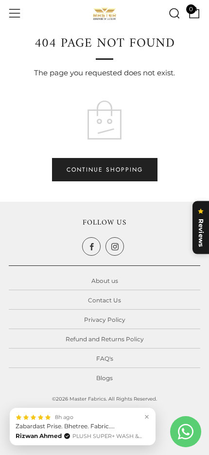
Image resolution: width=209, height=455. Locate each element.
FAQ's (104, 358)
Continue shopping (105, 169)
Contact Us (104, 300)
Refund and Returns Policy (105, 339)
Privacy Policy (104, 319)
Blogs (104, 378)
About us (104, 280)
